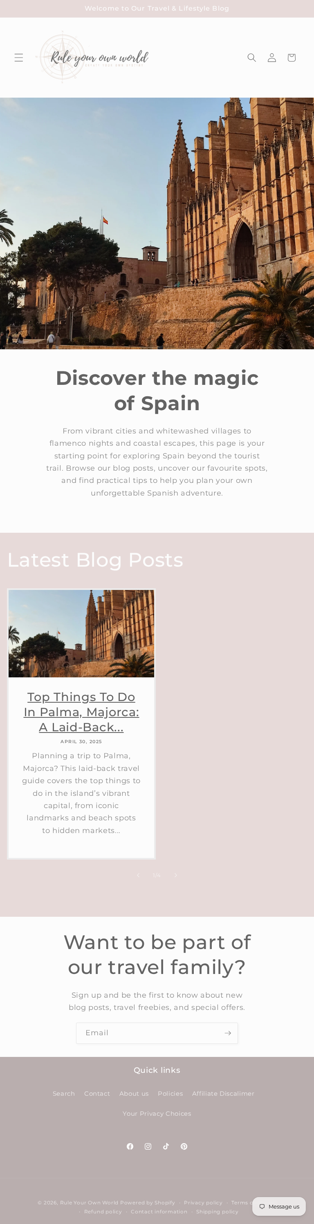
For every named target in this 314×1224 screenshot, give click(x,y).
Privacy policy (203, 1202)
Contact (97, 1093)
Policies (170, 1093)
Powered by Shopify (147, 1202)
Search (64, 1093)
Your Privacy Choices (157, 1113)
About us (134, 1093)
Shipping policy (217, 1211)
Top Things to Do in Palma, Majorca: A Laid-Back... (81, 712)
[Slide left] (138, 875)
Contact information (159, 1211)
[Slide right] (176, 875)
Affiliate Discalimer (223, 1093)
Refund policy (103, 1211)
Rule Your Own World (89, 1202)
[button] (19, 57)
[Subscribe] (228, 1033)
